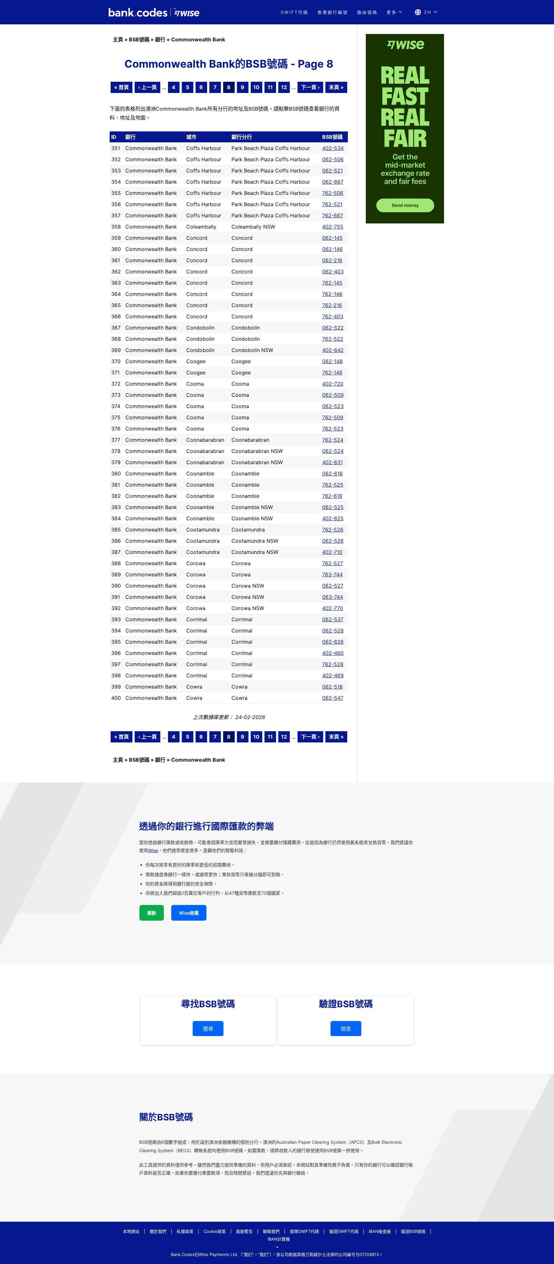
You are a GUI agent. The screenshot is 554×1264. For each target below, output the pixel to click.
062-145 (332, 238)
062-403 (333, 271)
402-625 (333, 518)
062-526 (333, 541)
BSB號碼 (139, 39)
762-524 (332, 440)
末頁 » (336, 87)
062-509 (333, 395)
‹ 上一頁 (147, 87)
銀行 (160, 39)
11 (270, 87)
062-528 (333, 630)
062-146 (332, 249)
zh (428, 12)
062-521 (332, 170)
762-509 (332, 417)
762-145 (332, 283)
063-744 (332, 597)
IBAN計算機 (279, 1239)
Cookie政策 (215, 1231)
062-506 (333, 159)
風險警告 (244, 1231)
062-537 (332, 619)
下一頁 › (310, 87)
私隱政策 (185, 1231)
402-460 (333, 653)
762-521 (332, 204)
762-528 (332, 664)
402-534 (333, 148)
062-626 (333, 642)
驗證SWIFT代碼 (343, 1231)
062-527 (332, 585)
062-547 (332, 698)
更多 (392, 12)
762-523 (332, 428)
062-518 (332, 686)
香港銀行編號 (332, 12)
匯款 (151, 913)
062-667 (332, 182)
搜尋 (208, 1028)
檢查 (346, 1028)
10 (256, 87)
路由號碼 (367, 12)
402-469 (333, 675)
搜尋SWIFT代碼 (304, 1231)
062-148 (332, 361)
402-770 (332, 608)
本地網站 (131, 1231)
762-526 (332, 529)
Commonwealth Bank (198, 39)
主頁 (118, 39)
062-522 (333, 327)
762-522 (332, 339)
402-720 (332, 384)
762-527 (332, 563)
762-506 (332, 193)
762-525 (332, 484)
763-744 (332, 574)
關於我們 (158, 1231)
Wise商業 (189, 913)
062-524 (333, 451)
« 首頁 (121, 87)
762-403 (332, 316)
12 (284, 87)
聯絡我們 (271, 1231)
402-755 (332, 226)
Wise (153, 850)
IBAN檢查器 (380, 1231)
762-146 (332, 294)
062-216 (332, 260)
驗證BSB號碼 (413, 1231)
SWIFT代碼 (294, 12)
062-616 (332, 473)
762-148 (332, 372)
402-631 (332, 462)
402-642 (333, 350)
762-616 (332, 496)
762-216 (332, 305)
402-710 (332, 552)
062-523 (333, 406)
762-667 (332, 215)
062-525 (333, 507)
